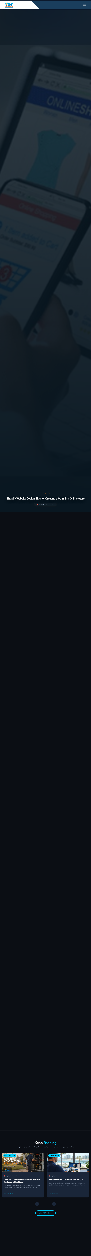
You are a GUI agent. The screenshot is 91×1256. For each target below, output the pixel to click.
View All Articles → (45, 1213)
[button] (84, 5)
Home (42, 493)
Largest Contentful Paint (48, 720)
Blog (49, 493)
